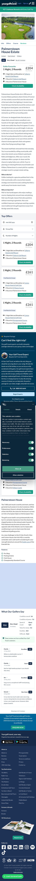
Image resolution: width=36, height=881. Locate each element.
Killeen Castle (17, 488)
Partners (4, 811)
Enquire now (18, 727)
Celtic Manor (5, 779)
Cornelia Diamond (24, 788)
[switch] (31, 448)
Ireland (3, 56)
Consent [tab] (6, 409)
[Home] (9, 3)
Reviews (23, 43)
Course (15, 43)
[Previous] (4, 26)
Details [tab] (18, 409)
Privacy (21, 762)
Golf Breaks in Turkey (25, 791)
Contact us (22, 765)
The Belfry (4, 772)
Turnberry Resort (6, 791)
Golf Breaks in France (25, 772)
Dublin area (26, 542)
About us (4, 753)
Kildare (19, 56)
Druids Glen (5, 785)
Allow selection (18, 475)
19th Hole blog (5, 765)
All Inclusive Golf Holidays (27, 797)
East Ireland (11, 56)
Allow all (18, 469)
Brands (3, 814)
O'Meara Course (18, 288)
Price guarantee (23, 753)
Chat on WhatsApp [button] (14, 876)
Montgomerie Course (20, 320)
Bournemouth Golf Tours (8, 794)
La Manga (21, 782)
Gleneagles (4, 797)
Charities (4, 759)
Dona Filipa (4, 803)
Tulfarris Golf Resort (19, 79)
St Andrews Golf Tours (8, 788)
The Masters (5, 782)
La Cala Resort (23, 794)
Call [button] (19, 388)
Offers (8, 43)
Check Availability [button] (18, 86)
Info (2, 43)
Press (3, 762)
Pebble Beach (23, 800)
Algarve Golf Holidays (25, 779)
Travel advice (23, 756)
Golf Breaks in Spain (25, 785)
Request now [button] (18, 837)
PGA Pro (21, 803)
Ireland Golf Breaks (7, 800)
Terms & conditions (24, 759)
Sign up (25, 3)
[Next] (31, 26)
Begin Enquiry (18, 394)
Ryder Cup (4, 775)
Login (19, 3)
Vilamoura (22, 775)
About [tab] (29, 409)
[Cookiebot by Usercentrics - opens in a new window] (25, 404)
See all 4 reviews (20, 60)
